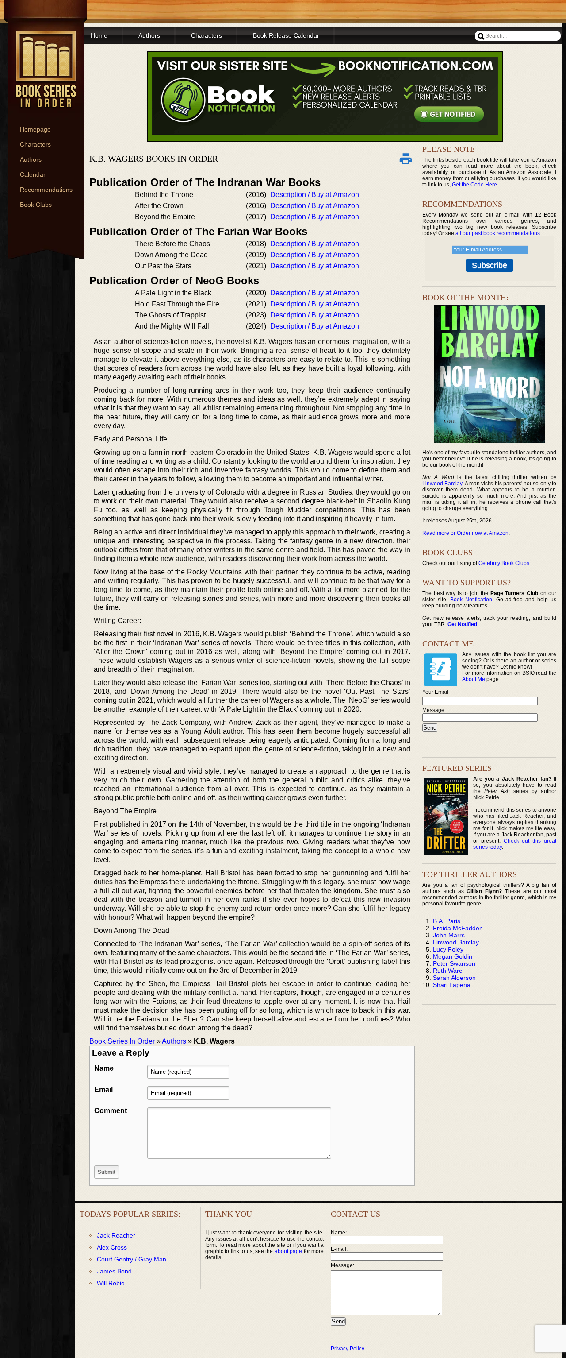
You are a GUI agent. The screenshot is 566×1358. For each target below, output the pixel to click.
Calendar (33, 174)
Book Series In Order (122, 1041)
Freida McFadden (458, 928)
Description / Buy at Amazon (314, 194)
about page (288, 1251)
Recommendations (46, 189)
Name (104, 1068)
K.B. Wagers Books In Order (153, 158)
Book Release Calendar (286, 35)
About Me (473, 679)
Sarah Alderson (454, 977)
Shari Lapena (451, 984)
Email (103, 1089)
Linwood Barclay (442, 483)
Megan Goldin (452, 956)
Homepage (35, 129)
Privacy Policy (347, 1349)
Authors (31, 159)
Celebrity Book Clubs (503, 563)
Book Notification (471, 599)
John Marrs (449, 935)
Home (99, 35)
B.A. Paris (446, 921)
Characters (35, 144)
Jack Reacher (116, 1235)
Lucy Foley (448, 949)
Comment (110, 1110)
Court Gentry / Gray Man (131, 1259)
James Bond (114, 1271)
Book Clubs (36, 204)
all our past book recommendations (497, 233)
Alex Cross (112, 1247)
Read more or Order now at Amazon (465, 533)
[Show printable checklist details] (405, 158)
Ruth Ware (448, 970)
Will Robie (111, 1283)
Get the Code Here (474, 185)
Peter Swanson (454, 963)
